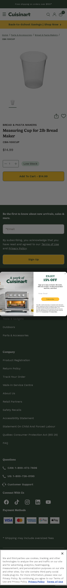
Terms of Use (55, 581)
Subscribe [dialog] (50, 299)
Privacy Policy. (54, 311)
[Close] (62, 553)
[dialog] (65, 274)
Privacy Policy (36, 581)
